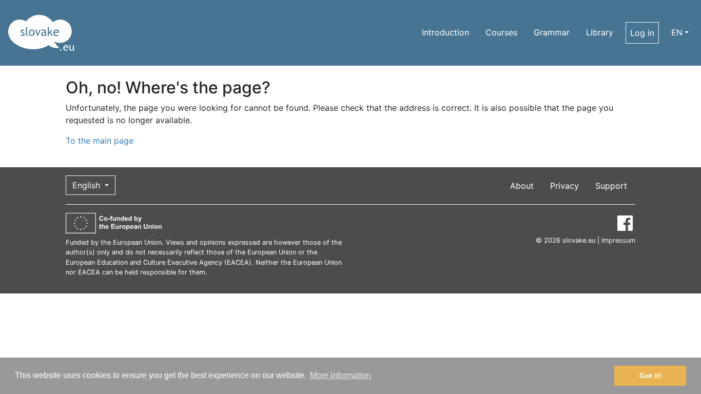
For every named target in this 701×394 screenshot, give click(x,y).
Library (599, 32)
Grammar (552, 32)
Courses (501, 32)
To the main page (99, 140)
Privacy (564, 186)
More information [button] (340, 375)
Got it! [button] (650, 375)
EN (677, 32)
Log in (642, 33)
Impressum (618, 240)
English (87, 185)
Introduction (445, 32)
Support (611, 186)
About (522, 186)
